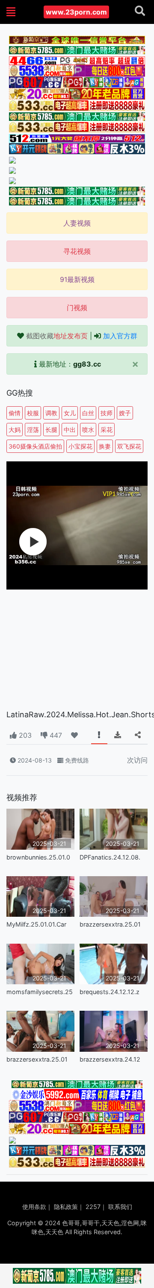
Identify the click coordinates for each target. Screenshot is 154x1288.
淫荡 (33, 429)
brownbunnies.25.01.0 (38, 857)
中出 (70, 429)
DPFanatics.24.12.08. (110, 857)
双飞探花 (129, 446)
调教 (51, 413)
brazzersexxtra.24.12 (110, 1059)
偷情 (15, 413)
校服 (33, 413)
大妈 (15, 429)
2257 (93, 1206)
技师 (107, 413)
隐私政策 (66, 1206)
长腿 (51, 429)
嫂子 (125, 413)
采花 (107, 429)
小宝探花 (80, 446)
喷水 (88, 429)
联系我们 (120, 1206)
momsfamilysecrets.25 (39, 991)
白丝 (88, 413)
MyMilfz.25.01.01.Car (36, 924)
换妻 (105, 446)
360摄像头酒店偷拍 (35, 446)
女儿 (70, 413)
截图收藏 (57, 336)
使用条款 (34, 1206)
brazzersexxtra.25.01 (110, 924)
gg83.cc (87, 364)
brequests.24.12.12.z (109, 991)
